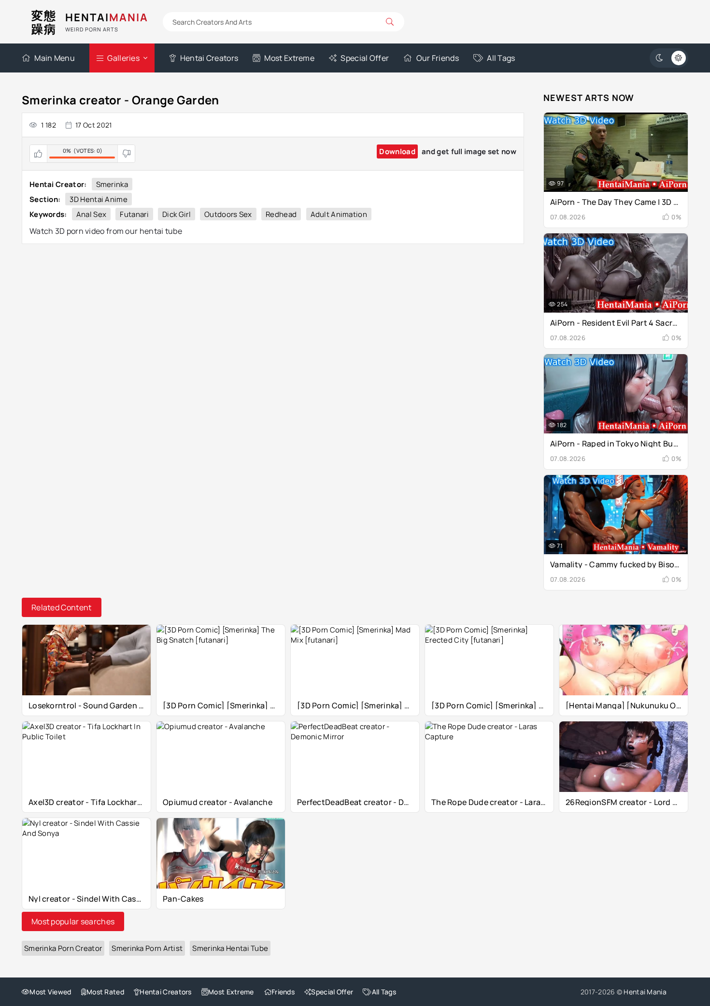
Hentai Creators (209, 58)
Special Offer (365, 58)
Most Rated (105, 991)
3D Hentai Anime (99, 199)
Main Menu (54, 58)
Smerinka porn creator (63, 948)
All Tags (501, 58)
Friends (283, 991)
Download (397, 151)
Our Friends (437, 58)
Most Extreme (289, 58)
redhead (281, 214)
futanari (134, 214)
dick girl (176, 214)
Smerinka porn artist (147, 948)
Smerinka (112, 184)
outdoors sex (228, 214)
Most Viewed (50, 991)
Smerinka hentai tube (230, 948)
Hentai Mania (645, 991)
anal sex (91, 214)
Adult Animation (339, 214)
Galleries (123, 58)
